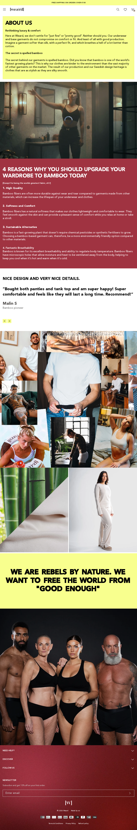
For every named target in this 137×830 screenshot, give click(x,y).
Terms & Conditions (56, 823)
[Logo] (17, 9)
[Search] (118, 9)
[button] (5, 321)
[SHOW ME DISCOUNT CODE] (129, 793)
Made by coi (75, 811)
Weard (65, 811)
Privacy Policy (71, 823)
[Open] (4, 9)
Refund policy (83, 823)
